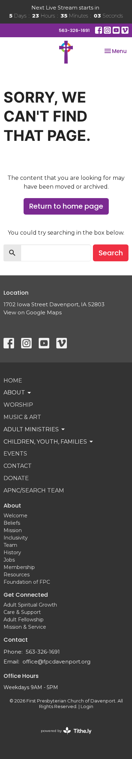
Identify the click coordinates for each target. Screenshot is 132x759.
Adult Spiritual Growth (30, 605)
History (12, 552)
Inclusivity (16, 538)
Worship (18, 404)
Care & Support (22, 612)
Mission (13, 530)
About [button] (14, 392)
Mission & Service (25, 627)
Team (10, 545)
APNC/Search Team (34, 490)
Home (13, 380)
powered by (63, 736)
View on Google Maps (33, 312)
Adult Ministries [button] (31, 429)
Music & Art (22, 417)
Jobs (9, 560)
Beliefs (12, 523)
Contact (18, 466)
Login (87, 706)
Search (111, 253)
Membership (19, 567)
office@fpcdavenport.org (56, 661)
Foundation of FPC (27, 582)
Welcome (15, 515)
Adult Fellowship (24, 619)
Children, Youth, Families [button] (45, 441)
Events (15, 453)
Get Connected (26, 595)
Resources (17, 574)
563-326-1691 (74, 30)
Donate (16, 478)
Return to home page (66, 206)
